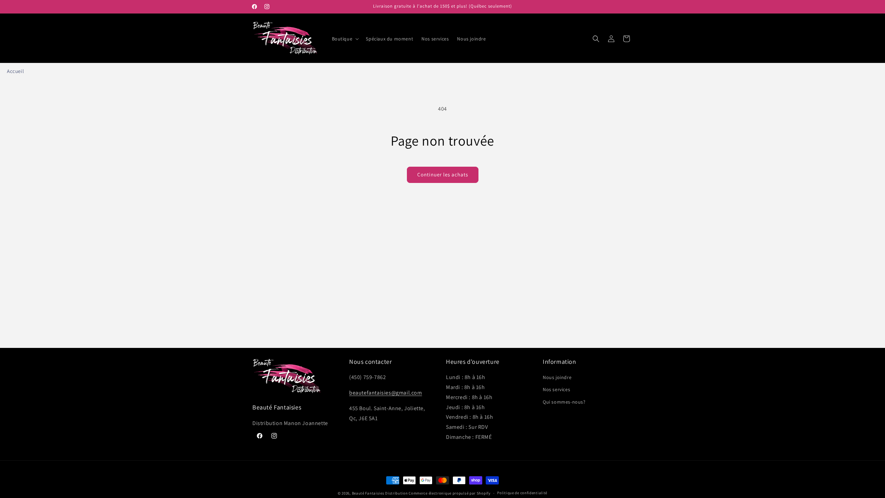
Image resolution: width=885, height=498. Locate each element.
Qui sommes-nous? (564, 402)
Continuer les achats (442, 174)
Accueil (15, 71)
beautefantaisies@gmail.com (385, 392)
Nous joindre (557, 377)
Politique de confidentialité (522, 492)
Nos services (556, 389)
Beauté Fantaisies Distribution (380, 493)
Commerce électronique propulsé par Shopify (449, 493)
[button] (345, 38)
